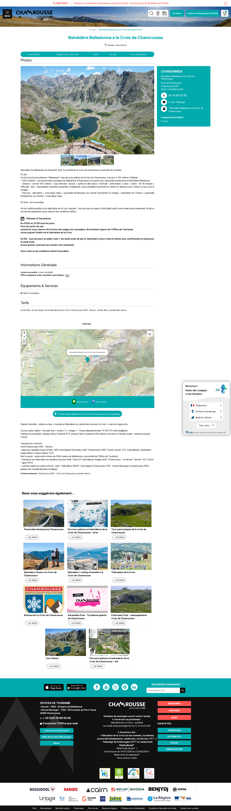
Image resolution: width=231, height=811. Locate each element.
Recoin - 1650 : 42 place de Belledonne (61, 706)
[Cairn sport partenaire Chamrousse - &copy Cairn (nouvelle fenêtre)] (96, 789)
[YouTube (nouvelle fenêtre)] (106, 687)
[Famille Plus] (133, 773)
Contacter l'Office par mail (60, 723)
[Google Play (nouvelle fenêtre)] (76, 687)
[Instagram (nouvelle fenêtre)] (115, 687)
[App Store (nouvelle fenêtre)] (54, 687)
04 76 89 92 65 (177, 95)
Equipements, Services (67, 54)
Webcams (157, 13)
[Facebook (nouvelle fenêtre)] (96, 687)
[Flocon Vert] (119, 773)
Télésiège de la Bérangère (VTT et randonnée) (128, 742)
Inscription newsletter (166, 684)
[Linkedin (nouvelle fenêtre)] (134, 687)
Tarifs (95, 54)
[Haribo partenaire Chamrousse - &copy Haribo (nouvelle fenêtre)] (70, 789)
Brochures (174, 703)
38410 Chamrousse (50, 713)
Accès (164, 13)
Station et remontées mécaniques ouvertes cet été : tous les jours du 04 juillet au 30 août (121, 3)
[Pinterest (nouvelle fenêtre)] (125, 687)
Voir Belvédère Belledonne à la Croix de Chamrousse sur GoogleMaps (89, 414)
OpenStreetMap (148, 395)
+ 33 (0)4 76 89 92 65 (56, 718)
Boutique (174, 710)
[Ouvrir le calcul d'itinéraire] (24, 343)
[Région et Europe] (183, 798)
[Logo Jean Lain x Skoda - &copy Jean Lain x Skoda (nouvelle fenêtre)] (127, 789)
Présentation (34, 54)
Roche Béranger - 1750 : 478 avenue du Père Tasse (68, 710)
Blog (174, 717)
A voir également (138, 54)
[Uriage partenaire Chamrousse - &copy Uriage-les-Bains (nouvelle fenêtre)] (47, 798)
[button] (87, 360)
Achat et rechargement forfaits (202, 13)
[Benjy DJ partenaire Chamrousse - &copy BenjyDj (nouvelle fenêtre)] (158, 789)
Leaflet (138, 395)
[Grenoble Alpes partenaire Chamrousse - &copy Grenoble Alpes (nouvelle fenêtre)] (89, 798)
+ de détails (32, 537)
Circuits (112, 54)
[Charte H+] (104, 773)
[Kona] (180, 789)
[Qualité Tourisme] (149, 773)
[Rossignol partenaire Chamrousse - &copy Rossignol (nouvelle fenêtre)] (42, 789)
